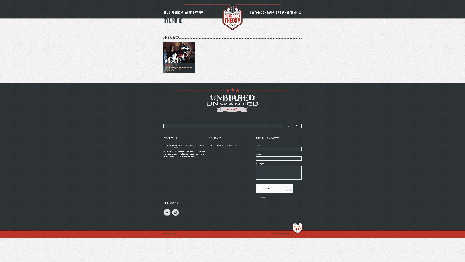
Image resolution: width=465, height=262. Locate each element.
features (177, 13)
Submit (263, 197)
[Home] (232, 17)
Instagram (175, 212)
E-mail (259, 155)
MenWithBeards (284, 234)
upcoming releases (262, 13)
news (166, 13)
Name (258, 145)
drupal (174, 234)
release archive (286, 13)
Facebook (167, 212)
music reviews (194, 13)
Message (260, 164)
